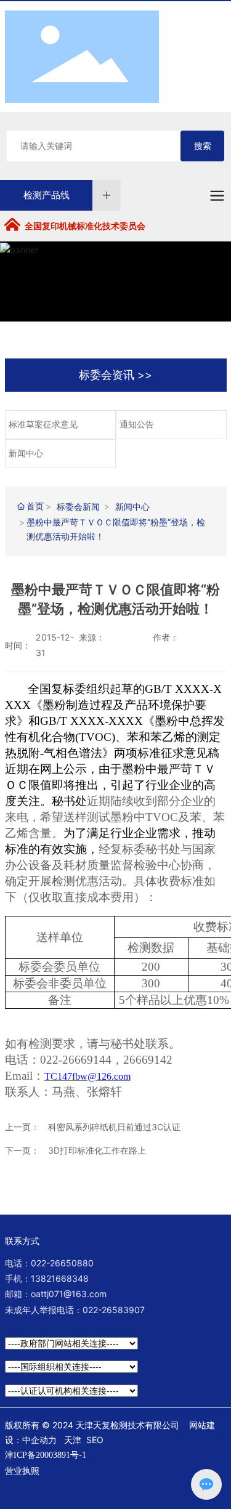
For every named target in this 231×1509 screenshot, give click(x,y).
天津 (72, 1439)
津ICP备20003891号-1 (45, 1455)
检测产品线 (46, 195)
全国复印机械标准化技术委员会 (85, 226)
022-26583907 (114, 1310)
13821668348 (60, 1278)
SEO (94, 1439)
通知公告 (137, 424)
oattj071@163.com (69, 1294)
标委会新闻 (78, 506)
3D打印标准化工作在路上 (97, 1150)
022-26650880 (62, 1263)
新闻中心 (26, 453)
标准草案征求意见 (43, 424)
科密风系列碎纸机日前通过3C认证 (114, 1127)
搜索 (202, 145)
